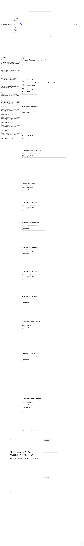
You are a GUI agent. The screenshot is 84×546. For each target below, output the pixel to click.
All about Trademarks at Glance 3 (31, 272)
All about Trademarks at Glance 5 (31, 247)
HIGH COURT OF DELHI (66, 520)
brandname (27, 82)
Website (65, 426)
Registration (45, 82)
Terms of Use (51, 494)
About (37, 494)
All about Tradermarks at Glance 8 (31, 150)
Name (36, 82)
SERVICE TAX (64, 518)
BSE (63, 496)
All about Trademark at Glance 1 (31, 321)
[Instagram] (14, 498)
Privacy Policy (51, 496)
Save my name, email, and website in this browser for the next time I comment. (39, 430)
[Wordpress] (14, 495)
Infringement (32, 82)
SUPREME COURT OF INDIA (67, 522)
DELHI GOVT (64, 498)
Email (44, 426)
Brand (23, 82)
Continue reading (25, 112)
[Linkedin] (17, 495)
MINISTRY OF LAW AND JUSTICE (66, 513)
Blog (37, 496)
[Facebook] (11, 495)
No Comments (9, 65)
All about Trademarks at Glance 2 (31, 296)
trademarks (55, 82)
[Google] (11, 498)
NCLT (63, 530)
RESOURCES (38, 492)
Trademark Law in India (28, 183)
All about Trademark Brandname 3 (31, 398)
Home (2, 56)
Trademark (6, 56)
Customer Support (26, 494)
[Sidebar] (1, 544)
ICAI (63, 526)
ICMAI (63, 528)
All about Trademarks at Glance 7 (31, 203)
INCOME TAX (64, 506)
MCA (63, 494)
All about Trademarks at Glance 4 (28, 79)
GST (63, 508)
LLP (63, 504)
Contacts (24, 496)
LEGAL (50, 492)
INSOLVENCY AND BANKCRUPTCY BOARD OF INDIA (67, 535)
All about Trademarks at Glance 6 (31, 222)
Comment (24, 412)
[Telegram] (17, 498)
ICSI (63, 524)
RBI (62, 515)
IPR (62, 502)
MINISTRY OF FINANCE (66, 510)
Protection (40, 82)
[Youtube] (11, 502)
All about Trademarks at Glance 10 (31, 106)
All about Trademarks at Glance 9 (31, 131)
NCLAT (63, 532)
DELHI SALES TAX (65, 500)
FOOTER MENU (65, 492)
